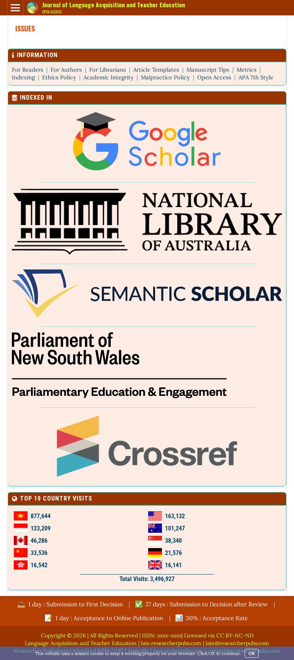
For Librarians (107, 69)
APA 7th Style (255, 77)
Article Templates (156, 69)
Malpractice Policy (165, 77)
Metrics (246, 69)
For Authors (66, 69)
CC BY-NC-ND (234, 635)
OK (251, 653)
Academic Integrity (108, 77)
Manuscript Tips (207, 69)
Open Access (214, 77)
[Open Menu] (15, 7)
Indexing (23, 77)
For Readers (27, 69)
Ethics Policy (59, 77)
